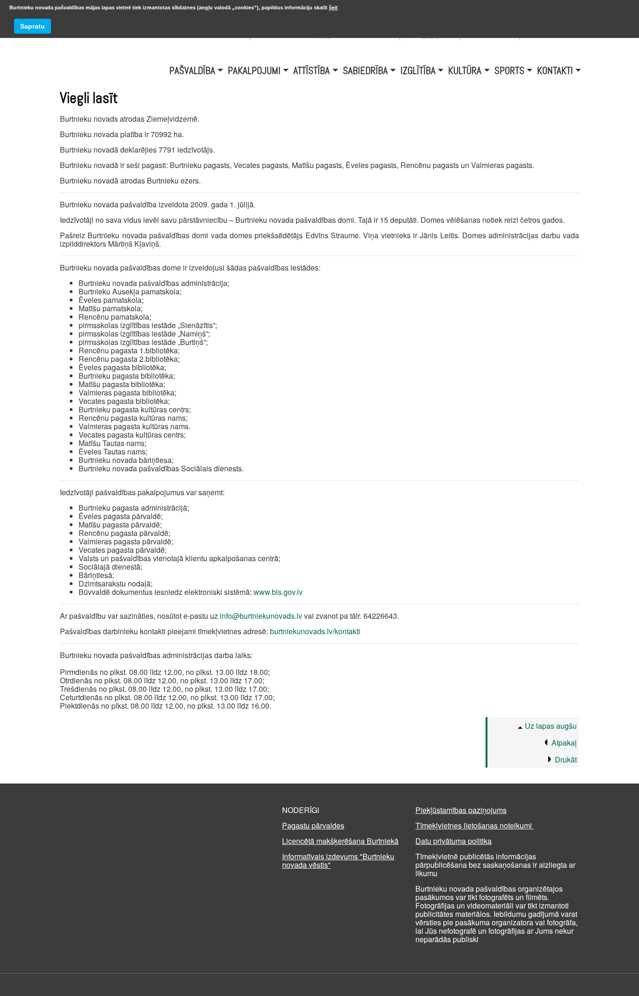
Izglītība (418, 68)
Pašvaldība (192, 68)
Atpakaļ (564, 742)
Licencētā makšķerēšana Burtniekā (340, 840)
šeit (333, 7)
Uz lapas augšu (551, 725)
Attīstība (311, 68)
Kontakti (555, 68)
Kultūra (464, 68)
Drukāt (566, 759)
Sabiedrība (365, 68)
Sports (509, 68)
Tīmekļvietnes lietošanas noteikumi (474, 825)
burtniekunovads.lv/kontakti (315, 631)
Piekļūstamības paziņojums (461, 810)
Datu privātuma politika (453, 840)
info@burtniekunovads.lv (261, 615)
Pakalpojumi (254, 68)
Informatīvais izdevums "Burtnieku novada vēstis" (338, 860)
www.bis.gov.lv (278, 591)
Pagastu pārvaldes (313, 825)
